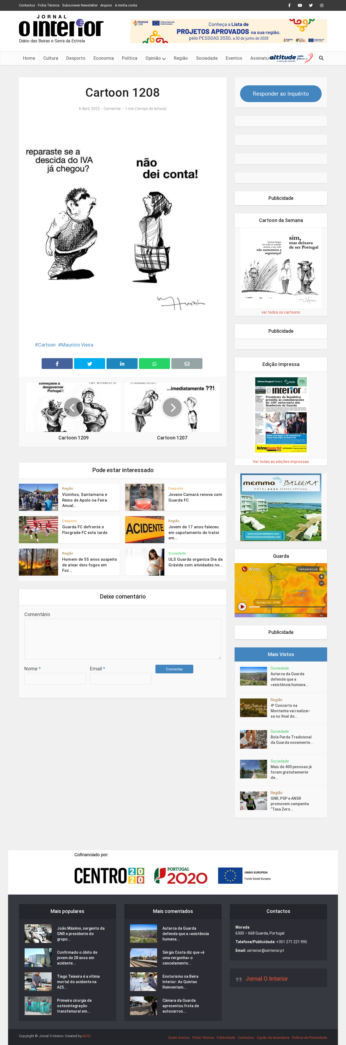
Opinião (153, 58)
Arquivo (106, 5)
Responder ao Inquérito (281, 93)
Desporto (75, 58)
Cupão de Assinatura (273, 1038)
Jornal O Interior (266, 978)
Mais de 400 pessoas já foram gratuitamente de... (291, 772)
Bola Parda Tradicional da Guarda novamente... (292, 740)
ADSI (86, 1036)
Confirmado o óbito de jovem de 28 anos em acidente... (77, 957)
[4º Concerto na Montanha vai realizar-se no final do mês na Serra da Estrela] (255, 707)
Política (129, 58)
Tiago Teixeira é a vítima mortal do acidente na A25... (78, 981)
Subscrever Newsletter (80, 5)
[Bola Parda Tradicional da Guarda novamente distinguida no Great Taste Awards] (255, 739)
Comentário (37, 614)
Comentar (112, 108)
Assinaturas (262, 58)
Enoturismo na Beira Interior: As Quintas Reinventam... (180, 981)
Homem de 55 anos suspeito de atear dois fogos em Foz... (89, 565)
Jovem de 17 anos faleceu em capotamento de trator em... (193, 532)
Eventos (234, 58)
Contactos (27, 5)
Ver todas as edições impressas (281, 461)
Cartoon (47, 345)
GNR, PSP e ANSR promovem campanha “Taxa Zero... (290, 803)
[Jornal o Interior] (61, 25)
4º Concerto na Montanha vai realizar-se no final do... (291, 710)
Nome (32, 668)
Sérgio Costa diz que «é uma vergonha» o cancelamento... (183, 957)
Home (29, 58)
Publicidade (226, 1038)
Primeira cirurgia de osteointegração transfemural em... (74, 1005)
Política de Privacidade (309, 1038)
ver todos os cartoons (281, 312)
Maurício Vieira (77, 345)
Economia (104, 58)
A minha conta (126, 5)
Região (181, 58)
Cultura (50, 58)
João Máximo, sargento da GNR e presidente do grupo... (81, 933)
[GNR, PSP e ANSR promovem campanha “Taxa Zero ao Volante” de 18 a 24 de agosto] (255, 800)
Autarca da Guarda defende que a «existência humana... (290, 679)
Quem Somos (179, 1038)
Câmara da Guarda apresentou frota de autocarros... (180, 1005)
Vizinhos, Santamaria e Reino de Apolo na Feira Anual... (84, 500)
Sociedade (207, 58)
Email (97, 668)
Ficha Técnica (48, 5)
